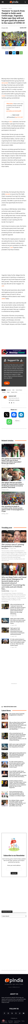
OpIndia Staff (23, 27)
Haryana (3, 392)
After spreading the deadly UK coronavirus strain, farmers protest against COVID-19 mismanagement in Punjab (13, 509)
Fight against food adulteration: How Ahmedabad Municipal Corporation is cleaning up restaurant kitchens (17, 631)
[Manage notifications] (3, 1020)
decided (7, 194)
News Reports (4, 8)
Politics (10, 8)
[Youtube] (23, 1013)
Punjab (8, 392)
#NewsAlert (9, 103)
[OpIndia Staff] (5, 399)
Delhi (13, 390)
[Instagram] (11, 402)
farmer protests (19, 390)
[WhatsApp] (21, 52)
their (10, 121)
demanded (5, 83)
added (3, 298)
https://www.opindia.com (14, 398)
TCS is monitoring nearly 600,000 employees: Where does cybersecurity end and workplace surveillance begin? (17, 794)
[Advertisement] (14, 664)
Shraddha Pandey (5, 591)
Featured (3, 574)
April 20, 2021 (19, 117)
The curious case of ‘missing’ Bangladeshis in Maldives (13, 545)
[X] (10, 52)
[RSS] (12, 1013)
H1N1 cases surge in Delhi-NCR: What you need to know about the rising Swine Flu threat (17, 621)
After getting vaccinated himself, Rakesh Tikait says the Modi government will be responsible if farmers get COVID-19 (11, 461)
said (11, 247)
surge (3, 96)
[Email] (17, 52)
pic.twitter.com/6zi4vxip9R (13, 111)
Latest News (6, 710)
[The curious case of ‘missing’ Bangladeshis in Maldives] (14, 536)
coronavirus (8, 390)
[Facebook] (6, 52)
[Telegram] (14, 52)
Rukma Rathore (5, 548)
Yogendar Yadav (14, 392)
